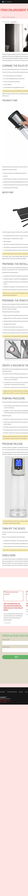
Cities (26, 692)
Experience (2, 692)
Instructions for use (12, 692)
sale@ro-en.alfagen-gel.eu (5, 698)
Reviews (21, 692)
